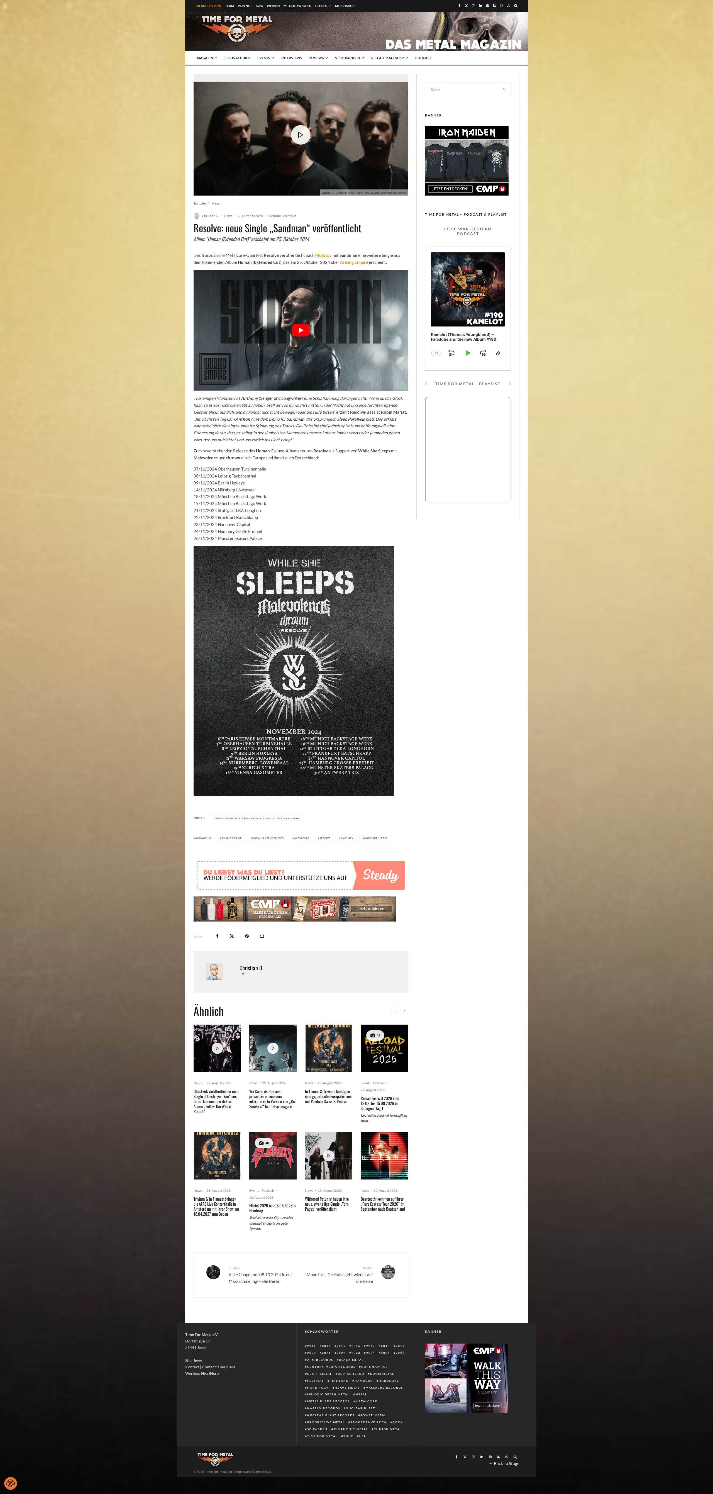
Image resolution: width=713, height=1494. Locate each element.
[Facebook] (459, 5)
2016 (355, 1362)
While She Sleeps (375, 838)
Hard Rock (318, 1404)
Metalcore (301, 838)
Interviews (291, 58)
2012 (311, 1362)
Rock (398, 1439)
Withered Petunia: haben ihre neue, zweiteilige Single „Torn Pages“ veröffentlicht (327, 1220)
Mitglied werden (297, 6)
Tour (348, 1452)
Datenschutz (262, 1488)
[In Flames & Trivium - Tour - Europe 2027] (328, 1065)
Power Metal (373, 1432)
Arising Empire (232, 838)
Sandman (347, 838)
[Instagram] (473, 5)
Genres (321, 6)
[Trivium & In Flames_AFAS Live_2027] (217, 1172)
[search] (505, 89)
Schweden (317, 1445)
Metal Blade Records (328, 1418)
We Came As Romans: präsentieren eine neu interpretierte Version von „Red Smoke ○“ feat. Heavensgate (273, 1115)
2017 (370, 1362)
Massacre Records (384, 1404)
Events (263, 58)
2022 (341, 1369)
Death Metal (319, 1390)
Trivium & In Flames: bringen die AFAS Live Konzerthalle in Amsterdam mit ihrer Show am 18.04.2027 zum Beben (216, 1223)
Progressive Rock (369, 1439)
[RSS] (494, 5)
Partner (244, 6)
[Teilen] (217, 953)
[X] (466, 5)
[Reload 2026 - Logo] (384, 1065)
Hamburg (364, 1397)
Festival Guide (237, 58)
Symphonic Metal (350, 1445)
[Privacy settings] (10, 1483)
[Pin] (247, 953)
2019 (400, 1362)
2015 (341, 1362)
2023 (355, 1369)
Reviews (316, 58)
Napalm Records (323, 1425)
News (228, 216)
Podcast (423, 58)
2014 (326, 1362)
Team (229, 6)
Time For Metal (322, 1452)
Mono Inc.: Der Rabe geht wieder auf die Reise (340, 1291)
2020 (311, 1369)
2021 (326, 1369)
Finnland (339, 1397)
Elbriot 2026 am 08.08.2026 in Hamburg (272, 1225)
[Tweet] (232, 953)
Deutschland (351, 1390)
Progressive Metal (326, 1439)
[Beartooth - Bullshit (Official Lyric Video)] (384, 1172)
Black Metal (351, 1376)
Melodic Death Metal (328, 1411)
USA (362, 1452)
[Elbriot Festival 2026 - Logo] (273, 1172)
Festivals (379, 1100)
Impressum (242, 1488)
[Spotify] (487, 5)
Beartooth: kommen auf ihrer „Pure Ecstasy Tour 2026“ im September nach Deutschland (383, 1220)
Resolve (325, 838)
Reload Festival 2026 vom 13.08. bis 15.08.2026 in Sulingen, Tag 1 (380, 1119)
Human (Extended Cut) (268, 838)
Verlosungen (347, 58)
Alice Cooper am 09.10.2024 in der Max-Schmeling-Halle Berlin (260, 1291)
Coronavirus (374, 1383)
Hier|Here (226, 1383)
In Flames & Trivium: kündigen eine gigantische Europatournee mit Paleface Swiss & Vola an (328, 1112)
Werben (273, 6)
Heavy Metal (347, 1404)
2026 (400, 1369)
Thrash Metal (388, 1445)
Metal (361, 1411)
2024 (370, 1369)
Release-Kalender (387, 58)
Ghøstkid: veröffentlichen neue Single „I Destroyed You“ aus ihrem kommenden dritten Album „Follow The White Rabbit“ (216, 1117)
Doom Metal (382, 1390)
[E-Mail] (262, 953)
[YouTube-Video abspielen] (301, 330)
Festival (315, 1397)
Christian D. (210, 216)
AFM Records (320, 1376)
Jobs (259, 6)
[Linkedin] (480, 5)
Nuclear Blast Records (331, 1432)
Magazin (205, 58)
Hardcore (389, 1397)
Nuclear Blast (360, 1425)
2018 (385, 1362)
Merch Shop (345, 6)
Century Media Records (331, 1383)
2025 (385, 1369)
